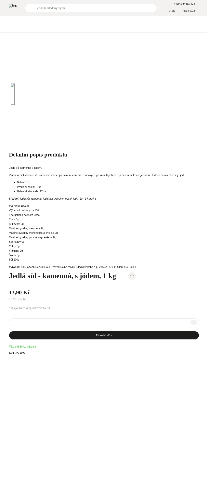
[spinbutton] (104, 322)
